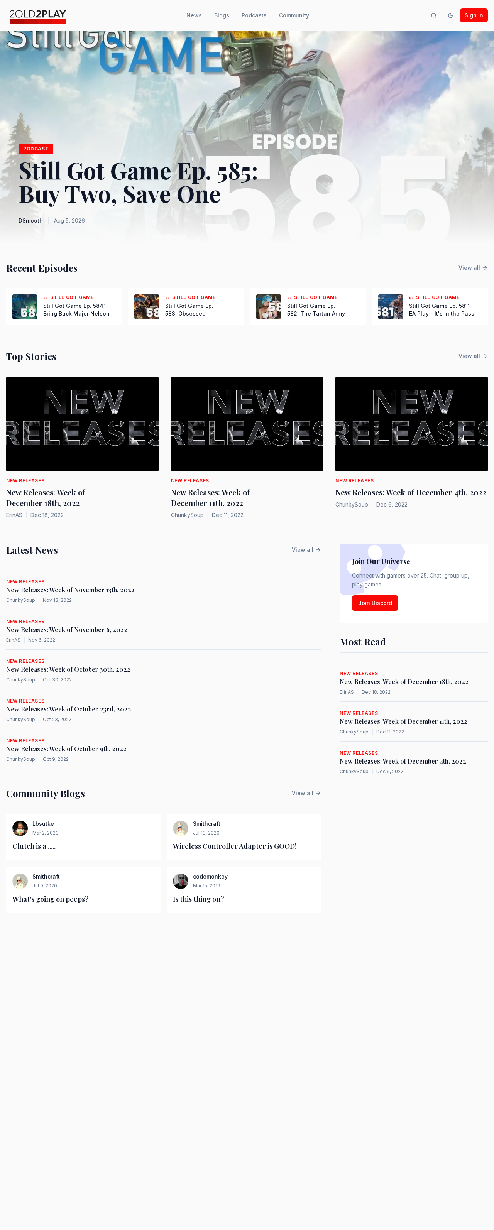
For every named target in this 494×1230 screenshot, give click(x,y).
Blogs (221, 15)
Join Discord (375, 603)
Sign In (474, 15)
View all (469, 267)
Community (294, 15)
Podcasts (254, 15)
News (194, 15)
